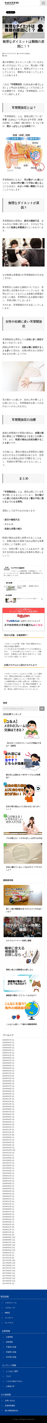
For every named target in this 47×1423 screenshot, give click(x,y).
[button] (43, 3)
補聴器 (7, 1313)
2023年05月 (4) (8, 1117)
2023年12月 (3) (8, 1099)
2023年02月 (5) (8, 1124)
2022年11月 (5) (8, 1132)
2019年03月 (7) (8, 1222)
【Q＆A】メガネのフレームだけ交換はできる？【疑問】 (23, 744)
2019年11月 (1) (8, 1204)
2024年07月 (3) (8, 1086)
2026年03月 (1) (8, 1050)
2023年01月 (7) (8, 1127)
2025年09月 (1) (8, 1058)
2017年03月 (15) (8, 1278)
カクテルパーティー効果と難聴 (18, 940)
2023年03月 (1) (8, 1122)
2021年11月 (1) (8, 1155)
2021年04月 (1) (8, 1171)
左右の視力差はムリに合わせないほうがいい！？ (23, 807)
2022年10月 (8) (8, 1135)
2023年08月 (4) (8, 1109)
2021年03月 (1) (8, 1173)
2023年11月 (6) (8, 1101)
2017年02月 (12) (8, 1281)
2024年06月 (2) (8, 1089)
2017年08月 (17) (8, 1265)
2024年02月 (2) (8, 1096)
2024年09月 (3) (8, 1081)
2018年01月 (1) (8, 1253)
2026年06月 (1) (8, 1042)
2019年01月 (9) (8, 1227)
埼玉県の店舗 (11, 1357)
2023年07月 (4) (8, 1112)
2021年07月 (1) (8, 1163)
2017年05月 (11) (8, 1273)
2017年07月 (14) (8, 1268)
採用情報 (9, 1342)
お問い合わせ (10, 1401)
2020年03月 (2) (8, 1194)
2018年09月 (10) (8, 1237)
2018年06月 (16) (8, 1245)
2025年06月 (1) (8, 1063)
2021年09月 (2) (8, 1158)
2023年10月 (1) (8, 1104)
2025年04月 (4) (8, 1068)
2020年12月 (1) (8, 1176)
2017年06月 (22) (8, 1271)
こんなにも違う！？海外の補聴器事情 (21, 1024)
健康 (5, 56)
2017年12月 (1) (8, 1255)
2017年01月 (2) (8, 1283)
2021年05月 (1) (8, 1168)
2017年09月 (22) (8, 1263)
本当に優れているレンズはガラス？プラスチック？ (24, 868)
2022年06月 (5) (8, 1142)
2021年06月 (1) (8, 1165)
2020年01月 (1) (8, 1199)
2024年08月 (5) (8, 1083)
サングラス (9, 1323)
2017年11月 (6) (8, 1258)
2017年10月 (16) (8, 1260)
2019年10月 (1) (8, 1206)
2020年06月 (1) (8, 1186)
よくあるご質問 (12, 1371)
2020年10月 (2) (8, 1181)
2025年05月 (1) (8, 1066)
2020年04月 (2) (8, 1191)
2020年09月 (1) (8, 1183)
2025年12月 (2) (8, 1053)
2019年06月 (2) (8, 1214)
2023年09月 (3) (8, 1107)
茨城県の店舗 (11, 1352)
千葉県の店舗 (11, 1347)
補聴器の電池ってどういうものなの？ (21, 995)
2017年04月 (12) (8, 1276)
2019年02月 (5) (8, 1224)
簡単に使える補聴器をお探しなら (19, 970)
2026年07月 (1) (8, 1040)
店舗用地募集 (10, 1406)
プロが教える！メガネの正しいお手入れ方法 (24, 838)
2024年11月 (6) (8, 1076)
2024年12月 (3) (8, 1073)
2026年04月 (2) (8, 1048)
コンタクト (9, 1318)
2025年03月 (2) (8, 1071)
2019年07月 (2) (8, 1212)
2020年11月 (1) (8, 1178)
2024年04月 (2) (8, 1091)
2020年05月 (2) (8, 1189)
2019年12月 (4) (8, 1201)
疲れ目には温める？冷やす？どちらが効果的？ (23, 776)
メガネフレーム (11, 1303)
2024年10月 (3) (8, 1078)
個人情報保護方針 (11, 1411)
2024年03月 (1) (8, 1094)
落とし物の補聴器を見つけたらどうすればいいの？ (24, 910)
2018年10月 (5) (8, 1235)
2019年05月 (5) (8, 1217)
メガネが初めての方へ (14, 1381)
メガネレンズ (10, 1308)
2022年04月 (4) (8, 1148)
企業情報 (9, 1337)
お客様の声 (10, 1386)
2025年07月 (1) (8, 1060)
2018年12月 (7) (8, 1230)
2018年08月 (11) (8, 1240)
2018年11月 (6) (8, 1232)
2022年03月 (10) (8, 1150)
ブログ (8, 1376)
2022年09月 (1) (8, 1137)
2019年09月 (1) (8, 1209)
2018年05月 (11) (8, 1247)
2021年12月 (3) (8, 1153)
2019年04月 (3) (8, 1219)
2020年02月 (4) (8, 1196)
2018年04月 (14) (8, 1250)
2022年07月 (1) (8, 1140)
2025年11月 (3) (8, 1055)
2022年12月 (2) (8, 1130)
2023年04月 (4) (8, 1119)
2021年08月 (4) (8, 1160)
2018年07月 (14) (8, 1242)
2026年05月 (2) (8, 1045)
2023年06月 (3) (8, 1114)
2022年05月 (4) (8, 1145)
